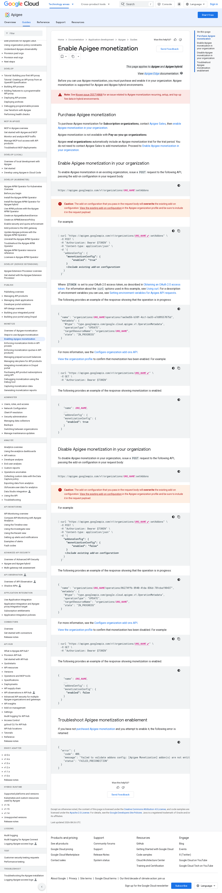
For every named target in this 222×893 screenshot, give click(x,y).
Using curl (153, 288)
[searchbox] (23, 33)
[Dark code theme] (179, 185)
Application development (101, 39)
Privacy (73, 878)
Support (60, 22)
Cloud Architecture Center (150, 860)
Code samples (144, 854)
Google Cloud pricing (62, 849)
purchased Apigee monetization (95, 729)
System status (102, 860)
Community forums (104, 843)
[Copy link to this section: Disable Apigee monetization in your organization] (155, 450)
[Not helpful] (180, 39)
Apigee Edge (151, 73)
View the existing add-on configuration (101, 208)
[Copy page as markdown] (73, 56)
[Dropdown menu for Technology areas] (74, 4)
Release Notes (101, 854)
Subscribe (181, 885)
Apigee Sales (158, 123)
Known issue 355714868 (89, 94)
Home (61, 39)
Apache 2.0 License (79, 812)
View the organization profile (75, 359)
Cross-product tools (93, 4)
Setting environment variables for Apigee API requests (143, 292)
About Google (58, 878)
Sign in (214, 4)
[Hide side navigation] (41, 886)
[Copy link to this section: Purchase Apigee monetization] (120, 115)
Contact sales (58, 860)
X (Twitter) (185, 854)
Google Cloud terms (106, 878)
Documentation (76, 39)
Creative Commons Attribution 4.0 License (145, 809)
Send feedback (170, 48)
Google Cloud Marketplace (65, 854)
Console (167, 4)
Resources (78, 22)
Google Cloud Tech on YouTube (196, 865)
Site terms (86, 878)
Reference (43, 22)
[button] (22, 53)
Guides (26, 22)
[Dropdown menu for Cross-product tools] (110, 4)
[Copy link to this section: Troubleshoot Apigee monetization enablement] (151, 720)
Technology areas (59, 4)
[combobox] (136, 4)
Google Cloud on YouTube (193, 860)
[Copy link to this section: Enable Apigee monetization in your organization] (153, 164)
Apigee (16, 15)
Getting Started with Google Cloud (154, 849)
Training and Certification (150, 865)
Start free (208, 14)
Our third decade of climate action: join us (142, 878)
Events (183, 849)
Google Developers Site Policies (126, 812)
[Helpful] (175, 39)
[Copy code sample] (179, 231)
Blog (181, 843)
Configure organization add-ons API (116, 352)
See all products (59, 843)
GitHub (140, 843)
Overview (10, 22)
